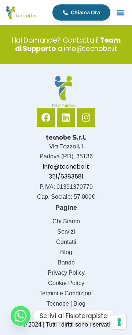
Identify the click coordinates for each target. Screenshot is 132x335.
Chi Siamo (66, 221)
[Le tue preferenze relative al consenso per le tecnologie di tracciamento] (119, 322)
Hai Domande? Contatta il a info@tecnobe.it (66, 44)
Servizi (66, 231)
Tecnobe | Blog (66, 303)
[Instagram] (86, 117)
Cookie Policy (66, 283)
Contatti (66, 242)
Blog (66, 252)
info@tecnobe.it (66, 166)
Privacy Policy (66, 273)
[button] (120, 13)
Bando (66, 262)
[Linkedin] (66, 117)
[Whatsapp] (20, 316)
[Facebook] (46, 117)
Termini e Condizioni (66, 293)
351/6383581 (66, 176)
